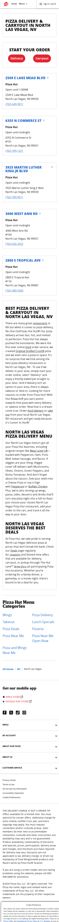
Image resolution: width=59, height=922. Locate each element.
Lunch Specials (43, 622)
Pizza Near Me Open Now (42, 638)
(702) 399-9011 (14, 197)
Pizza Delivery (42, 615)
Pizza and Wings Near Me (15, 650)
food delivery (36, 410)
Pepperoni (17, 486)
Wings (7, 615)
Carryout (42, 58)
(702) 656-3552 (14, 244)
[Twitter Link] (12, 713)
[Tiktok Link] (19, 713)
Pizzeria (38, 629)
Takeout (9, 622)
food (28, 347)
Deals (14, 3)
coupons (15, 554)
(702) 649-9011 (14, 104)
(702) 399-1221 (14, 151)
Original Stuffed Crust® (30, 351)
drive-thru (20, 566)
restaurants (40, 323)
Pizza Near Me (13, 636)
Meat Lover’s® (39, 451)
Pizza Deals (11, 629)
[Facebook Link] (6, 713)
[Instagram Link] (25, 713)
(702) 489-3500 (14, 290)
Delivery (16, 58)
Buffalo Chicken (37, 486)
